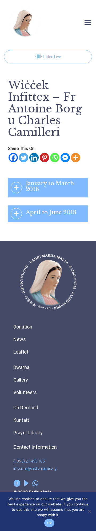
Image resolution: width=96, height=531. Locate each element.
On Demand (25, 407)
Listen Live (52, 57)
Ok (49, 523)
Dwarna (21, 367)
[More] (75, 157)
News (19, 339)
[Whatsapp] (54, 157)
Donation (22, 327)
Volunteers (25, 392)
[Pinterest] (44, 157)
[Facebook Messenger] (65, 157)
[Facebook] (13, 157)
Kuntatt (21, 420)
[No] (89, 511)
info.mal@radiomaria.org (35, 468)
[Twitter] (23, 157)
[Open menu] (88, 22)
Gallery (20, 380)
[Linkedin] (34, 157)
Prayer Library (28, 432)
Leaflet (20, 352)
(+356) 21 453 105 (29, 461)
